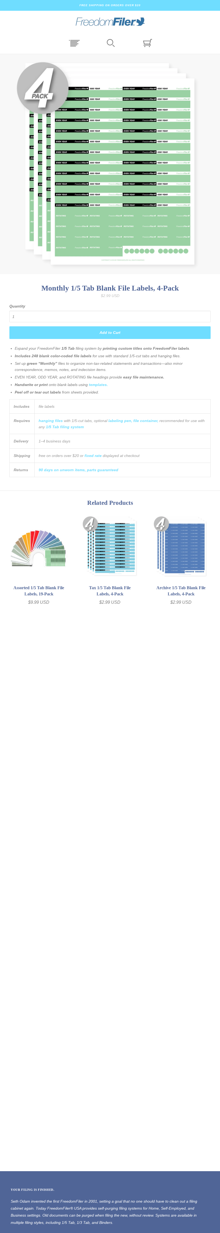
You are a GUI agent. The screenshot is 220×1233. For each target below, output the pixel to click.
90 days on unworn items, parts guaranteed (78, 470)
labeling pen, (120, 421)
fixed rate (93, 455)
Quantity (17, 306)
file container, (145, 421)
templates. (98, 385)
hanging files (51, 421)
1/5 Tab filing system (65, 427)
